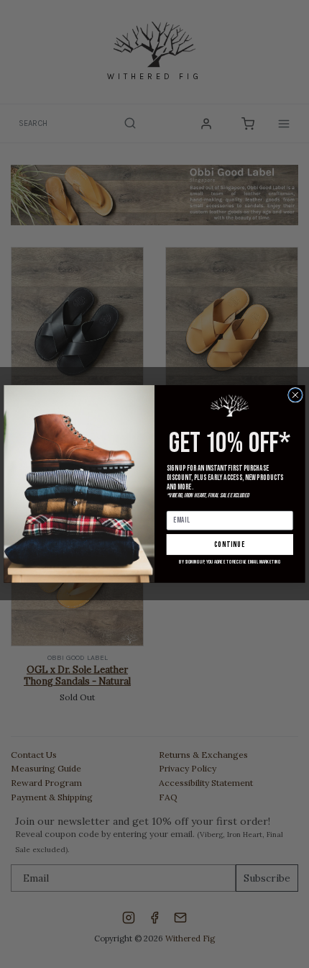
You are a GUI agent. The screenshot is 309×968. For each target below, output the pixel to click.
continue (230, 544)
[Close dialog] (296, 395)
